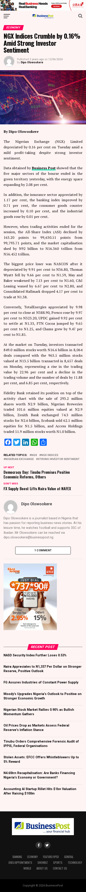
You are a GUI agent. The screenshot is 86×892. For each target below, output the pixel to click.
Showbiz (42, 862)
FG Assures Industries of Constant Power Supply (41, 682)
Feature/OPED (51, 857)
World (27, 868)
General (68, 857)
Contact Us (60, 868)
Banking (17, 857)
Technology (75, 862)
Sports (57, 862)
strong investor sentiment (59, 459)
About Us (42, 868)
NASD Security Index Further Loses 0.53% (35, 655)
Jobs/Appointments (20, 862)
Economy (32, 857)
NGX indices (49, 455)
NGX (34, 455)
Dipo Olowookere (32, 62)
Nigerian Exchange (19, 459)
